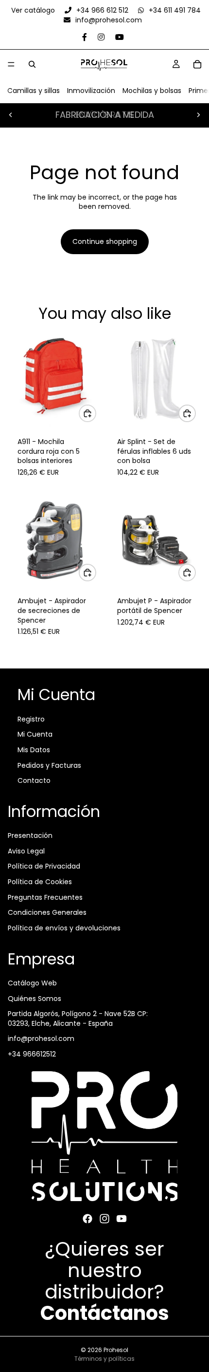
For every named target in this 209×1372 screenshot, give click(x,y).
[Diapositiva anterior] (10, 115)
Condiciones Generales (47, 912)
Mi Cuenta (34, 734)
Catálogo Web (32, 983)
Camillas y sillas (33, 90)
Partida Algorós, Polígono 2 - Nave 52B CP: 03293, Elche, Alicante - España (78, 1018)
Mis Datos (33, 750)
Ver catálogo (34, 10)
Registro (31, 719)
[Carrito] (197, 64)
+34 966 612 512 (102, 10)
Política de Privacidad (44, 866)
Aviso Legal (26, 851)
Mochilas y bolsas (151, 90)
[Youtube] (121, 1218)
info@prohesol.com (107, 20)
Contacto (34, 780)
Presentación (30, 835)
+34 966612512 (32, 1054)
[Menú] (11, 64)
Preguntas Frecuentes (45, 897)
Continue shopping (104, 241)
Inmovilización (91, 90)
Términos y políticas (104, 1358)
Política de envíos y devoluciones (64, 928)
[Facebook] (87, 1218)
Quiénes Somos (34, 998)
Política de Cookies (40, 882)
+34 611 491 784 (174, 10)
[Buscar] (32, 64)
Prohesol (116, 1350)
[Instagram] (104, 1218)
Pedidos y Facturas (49, 765)
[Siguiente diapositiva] (198, 115)
